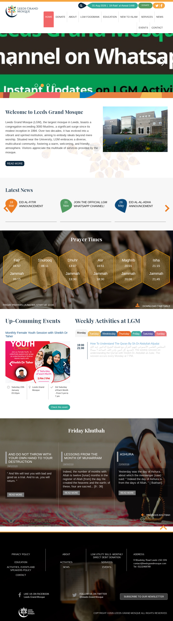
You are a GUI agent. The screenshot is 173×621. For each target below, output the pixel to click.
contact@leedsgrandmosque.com (149, 563)
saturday (148, 333)
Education (110, 16)
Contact (157, 27)
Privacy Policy (21, 554)
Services (147, 16)
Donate (60, 16)
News (159, 16)
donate (145, 5)
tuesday (94, 333)
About (73, 16)
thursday (124, 333)
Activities (66, 562)
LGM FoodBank (90, 16)
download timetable (156, 306)
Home (48, 16)
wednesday (109, 333)
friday (136, 333)
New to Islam (129, 16)
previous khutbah (158, 515)
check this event (59, 407)
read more (15, 163)
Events (143, 27)
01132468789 (144, 566)
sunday (160, 333)
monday (81, 332)
